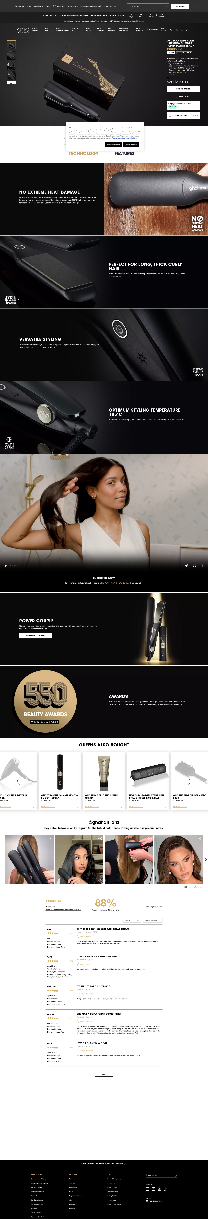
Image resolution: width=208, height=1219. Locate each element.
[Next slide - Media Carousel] (205, 859)
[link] (104, 15)
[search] (171, 29)
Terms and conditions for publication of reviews (63, 910)
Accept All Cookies (113, 144)
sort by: (147, 920)
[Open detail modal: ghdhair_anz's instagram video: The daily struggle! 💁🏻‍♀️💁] (79, 859)
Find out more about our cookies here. (124, 138)
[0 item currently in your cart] (187, 29)
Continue (180, 6)
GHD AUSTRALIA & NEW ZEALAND (116, 583)
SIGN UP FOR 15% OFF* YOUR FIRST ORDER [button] (102, 1164)
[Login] (177, 29)
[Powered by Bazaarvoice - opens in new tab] (194, 887)
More (104, 1074)
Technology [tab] (83, 154)
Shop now (140, 21)
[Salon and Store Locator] (182, 29)
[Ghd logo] (23, 29)
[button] (168, 78)
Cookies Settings (131, 144)
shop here (182, 72)
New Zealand (152, 1175)
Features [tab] (124, 154)
